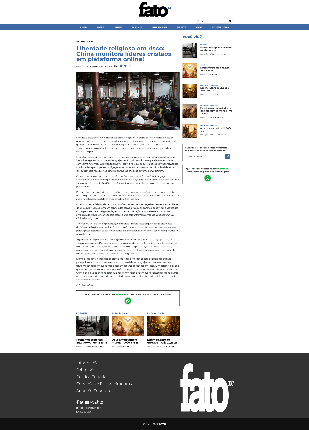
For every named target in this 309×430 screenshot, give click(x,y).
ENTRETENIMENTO (220, 27)
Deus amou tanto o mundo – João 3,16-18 (125, 341)
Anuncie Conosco (93, 390)
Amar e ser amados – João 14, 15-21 (216, 129)
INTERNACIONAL (159, 27)
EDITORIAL (81, 313)
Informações (88, 362)
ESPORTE (181, 27)
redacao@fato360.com (89, 408)
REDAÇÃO (80, 66)
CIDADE (100, 27)
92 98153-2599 (84, 412)
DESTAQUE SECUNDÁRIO (209, 85)
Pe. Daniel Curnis (120, 313)
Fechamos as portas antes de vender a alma (91, 341)
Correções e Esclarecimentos (104, 383)
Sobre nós (85, 369)
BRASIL (83, 27)
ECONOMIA (137, 27)
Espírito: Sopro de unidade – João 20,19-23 (162, 341)
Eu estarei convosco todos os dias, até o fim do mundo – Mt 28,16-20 (216, 111)
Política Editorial (91, 376)
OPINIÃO (203, 65)
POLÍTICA (117, 27)
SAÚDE (199, 27)
